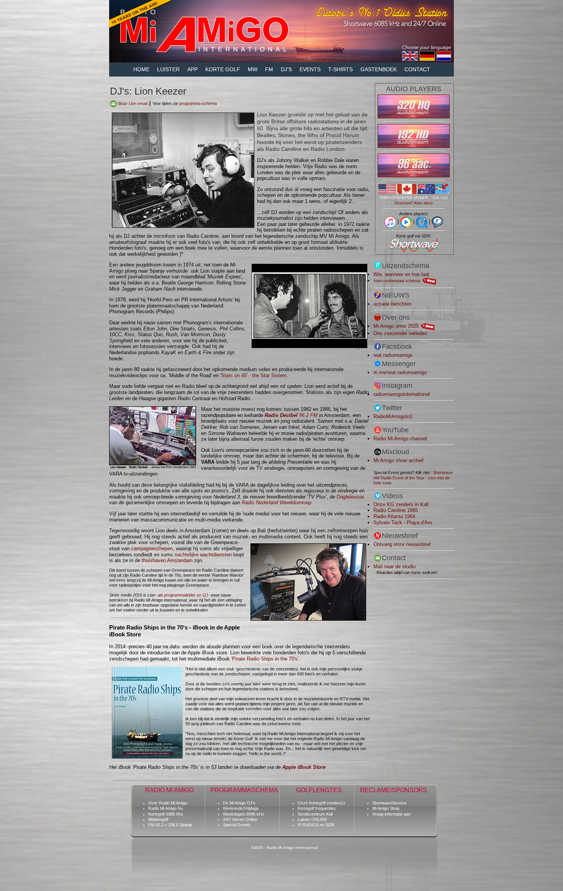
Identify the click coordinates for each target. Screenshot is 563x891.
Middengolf (158, 819)
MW (252, 69)
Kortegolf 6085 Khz (165, 814)
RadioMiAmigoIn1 (392, 416)
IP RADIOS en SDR (316, 824)
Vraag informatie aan (391, 814)
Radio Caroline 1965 (395, 510)
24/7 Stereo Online (240, 819)
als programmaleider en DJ (183, 595)
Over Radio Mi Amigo (167, 803)
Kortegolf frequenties (317, 808)
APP (192, 69)
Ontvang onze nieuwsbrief (402, 544)
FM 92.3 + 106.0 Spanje (170, 824)
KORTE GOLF (222, 69)
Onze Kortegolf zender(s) (321, 803)
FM (269, 69)
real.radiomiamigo (392, 355)
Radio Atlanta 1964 (394, 516)
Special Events (236, 824)
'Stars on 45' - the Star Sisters (253, 375)
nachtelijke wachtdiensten (203, 554)
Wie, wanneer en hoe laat (401, 274)
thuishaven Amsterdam (167, 560)
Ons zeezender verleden (400, 333)
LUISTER (168, 69)
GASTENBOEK (378, 69)
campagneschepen (152, 548)
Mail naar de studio (394, 566)
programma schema (198, 103)
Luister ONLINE (312, 819)
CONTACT (417, 69)
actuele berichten (392, 304)
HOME (141, 69)
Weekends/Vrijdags (241, 808)
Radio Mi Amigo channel (400, 438)
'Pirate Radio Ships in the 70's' (264, 659)
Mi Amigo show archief (398, 460)
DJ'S (286, 69)
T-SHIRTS (340, 69)
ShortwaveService (389, 803)
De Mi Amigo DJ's (239, 803)
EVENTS (310, 69)
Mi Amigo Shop (385, 808)
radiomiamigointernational (401, 394)
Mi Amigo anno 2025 (396, 326)
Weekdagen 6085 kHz (243, 814)
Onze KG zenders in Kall (401, 504)
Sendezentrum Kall (315, 814)
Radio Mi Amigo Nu (165, 808)
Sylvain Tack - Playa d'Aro (402, 522)
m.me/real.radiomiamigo (400, 372)
